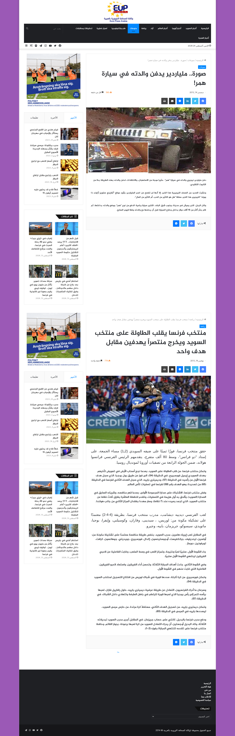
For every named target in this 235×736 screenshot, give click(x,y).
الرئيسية (205, 28)
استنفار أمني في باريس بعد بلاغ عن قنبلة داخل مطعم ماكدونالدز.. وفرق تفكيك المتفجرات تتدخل (66, 288)
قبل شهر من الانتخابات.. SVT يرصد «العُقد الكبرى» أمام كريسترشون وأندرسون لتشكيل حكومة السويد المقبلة (67, 247)
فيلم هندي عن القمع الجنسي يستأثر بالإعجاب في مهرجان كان (44, 133)
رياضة (143, 28)
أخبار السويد (191, 28)
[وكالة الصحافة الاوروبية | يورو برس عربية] (117, 11)
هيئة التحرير (206, 686)
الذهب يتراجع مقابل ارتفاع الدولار (45, 177)
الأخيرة (54, 117)
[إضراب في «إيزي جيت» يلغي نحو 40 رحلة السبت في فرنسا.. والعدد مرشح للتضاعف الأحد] (40, 228)
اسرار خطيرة (102, 28)
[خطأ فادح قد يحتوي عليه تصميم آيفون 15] (69, 194)
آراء (152, 28)
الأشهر (73, 117)
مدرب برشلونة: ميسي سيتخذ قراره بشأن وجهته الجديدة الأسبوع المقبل (44, 149)
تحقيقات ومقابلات (84, 28)
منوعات (133, 28)
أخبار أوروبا (176, 28)
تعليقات (34, 117)
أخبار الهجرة (203, 38)
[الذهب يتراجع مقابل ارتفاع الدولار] (69, 180)
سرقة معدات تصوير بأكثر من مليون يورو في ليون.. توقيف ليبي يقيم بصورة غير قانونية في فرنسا (41, 288)
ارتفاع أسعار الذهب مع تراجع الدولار (44, 163)
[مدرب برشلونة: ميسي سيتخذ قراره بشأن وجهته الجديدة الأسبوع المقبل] (69, 150)
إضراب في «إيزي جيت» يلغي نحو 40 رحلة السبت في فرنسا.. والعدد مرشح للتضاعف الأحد (41, 245)
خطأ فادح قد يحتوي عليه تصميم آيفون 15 (46, 191)
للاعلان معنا (206, 696)
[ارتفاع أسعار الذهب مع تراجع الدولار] (69, 165)
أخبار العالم (163, 28)
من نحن (207, 690)
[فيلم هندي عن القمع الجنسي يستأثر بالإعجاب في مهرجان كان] (69, 134)
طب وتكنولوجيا (118, 28)
